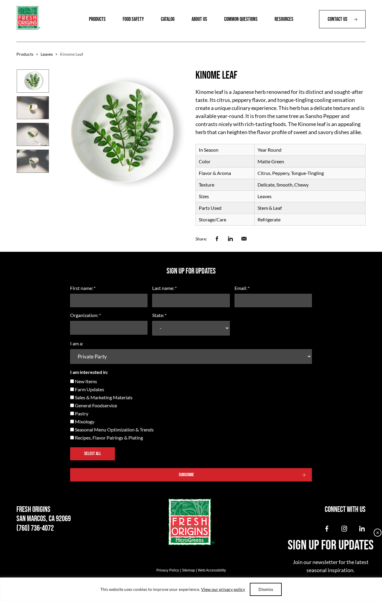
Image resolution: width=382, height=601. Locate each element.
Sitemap (188, 570)
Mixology (84, 421)
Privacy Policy (167, 570)
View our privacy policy (223, 589)
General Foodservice (96, 405)
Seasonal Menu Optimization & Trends (114, 429)
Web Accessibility (212, 570)
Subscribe (186, 475)
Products (24, 54)
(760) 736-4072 (35, 528)
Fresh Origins (28, 17)
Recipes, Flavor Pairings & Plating (109, 437)
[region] (191, 589)
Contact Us (337, 19)
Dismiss (265, 589)
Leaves (47, 54)
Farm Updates (89, 389)
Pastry (81, 413)
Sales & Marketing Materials (104, 397)
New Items (86, 381)
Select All (92, 453)
